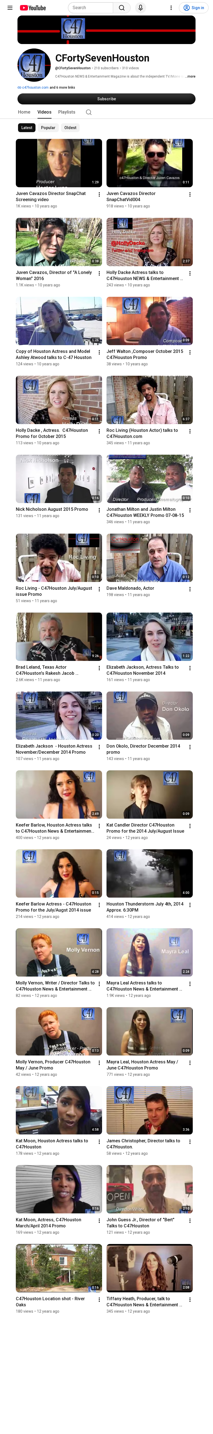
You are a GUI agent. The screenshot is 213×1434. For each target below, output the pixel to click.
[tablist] (106, 112)
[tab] (24, 112)
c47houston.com (35, 87)
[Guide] (10, 7)
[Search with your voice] (140, 7)
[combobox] (92, 7)
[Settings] (171, 7)
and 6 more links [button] (62, 87)
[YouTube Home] (33, 8)
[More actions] (99, 194)
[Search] (122, 7)
